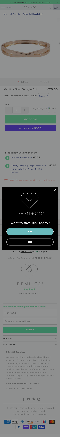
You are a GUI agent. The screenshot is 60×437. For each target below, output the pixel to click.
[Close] (54, 190)
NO (30, 242)
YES (30, 231)
